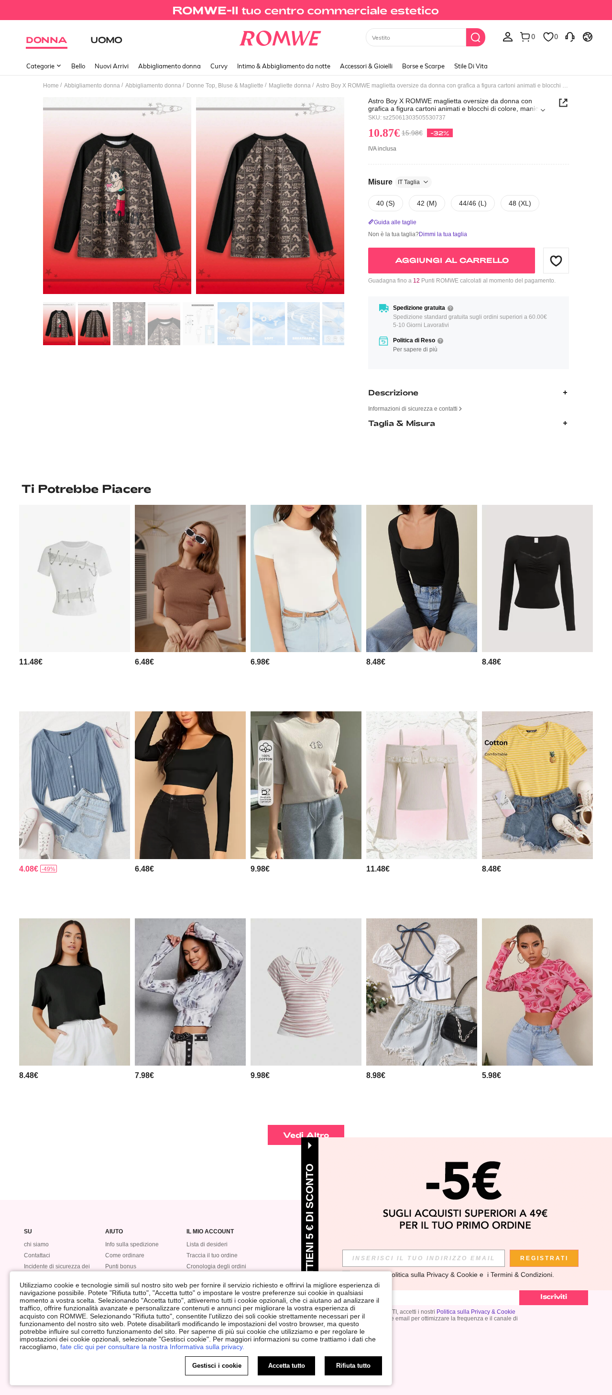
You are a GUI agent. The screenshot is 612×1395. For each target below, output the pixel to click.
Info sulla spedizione (132, 1244)
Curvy (219, 66)
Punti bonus (120, 1266)
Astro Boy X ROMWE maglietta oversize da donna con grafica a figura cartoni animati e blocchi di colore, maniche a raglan (457, 104)
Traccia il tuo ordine (212, 1255)
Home (51, 85)
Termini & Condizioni (521, 1274)
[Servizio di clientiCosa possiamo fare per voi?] (570, 36)
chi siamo (36, 1244)
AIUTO (114, 1232)
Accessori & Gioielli (366, 66)
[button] (556, 260)
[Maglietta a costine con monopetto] (74, 785)
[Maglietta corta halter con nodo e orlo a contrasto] (421, 992)
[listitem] (74, 604)
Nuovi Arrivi (112, 66)
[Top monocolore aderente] (190, 785)
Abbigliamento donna (169, 66)
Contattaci (37, 1255)
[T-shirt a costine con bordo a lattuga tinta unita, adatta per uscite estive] (190, 579)
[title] (306, 488)
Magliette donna (290, 85)
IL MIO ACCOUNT (210, 1232)
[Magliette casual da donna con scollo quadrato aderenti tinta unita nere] (421, 579)
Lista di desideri (207, 1244)
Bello (78, 66)
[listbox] (508, 36)
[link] (306, 11)
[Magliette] (190, 992)
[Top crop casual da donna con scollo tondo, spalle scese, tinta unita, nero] (74, 992)
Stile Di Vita (471, 66)
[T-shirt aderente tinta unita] (306, 579)
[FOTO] (193, 197)
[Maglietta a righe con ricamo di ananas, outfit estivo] (537, 785)
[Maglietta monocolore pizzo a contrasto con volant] (537, 579)
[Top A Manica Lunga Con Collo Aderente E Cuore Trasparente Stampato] (537, 992)
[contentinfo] (31, 662)
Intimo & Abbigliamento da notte (283, 66)
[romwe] (280, 36)
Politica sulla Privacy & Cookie (476, 1311)
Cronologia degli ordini (216, 1266)
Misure (394, 182)
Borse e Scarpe (423, 66)
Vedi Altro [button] (306, 1134)
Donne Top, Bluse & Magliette (224, 85)
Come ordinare (124, 1255)
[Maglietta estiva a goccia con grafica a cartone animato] (306, 785)
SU (28, 1232)
